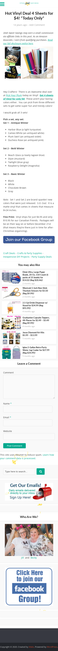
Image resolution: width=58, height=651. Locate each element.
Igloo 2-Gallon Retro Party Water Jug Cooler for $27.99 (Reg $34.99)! (36, 350)
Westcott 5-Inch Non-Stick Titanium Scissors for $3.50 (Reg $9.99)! (35, 291)
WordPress (52, 646)
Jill (22, 557)
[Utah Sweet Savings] (29, 3)
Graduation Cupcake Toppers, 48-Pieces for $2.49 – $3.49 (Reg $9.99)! (36, 320)
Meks (31, 646)
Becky (34, 557)
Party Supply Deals (42, 256)
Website (7, 431)
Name (7, 403)
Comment (8, 372)
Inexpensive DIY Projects (16, 256)
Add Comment (37, 25)
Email (7, 417)
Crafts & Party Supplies (29, 253)
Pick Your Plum (14, 95)
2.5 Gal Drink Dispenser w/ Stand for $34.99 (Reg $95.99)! (35, 305)
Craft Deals (9, 253)
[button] (50, 51)
